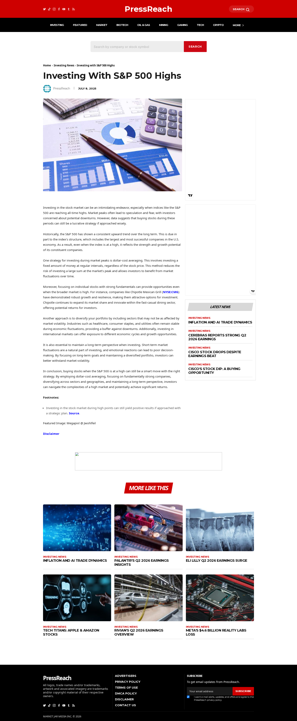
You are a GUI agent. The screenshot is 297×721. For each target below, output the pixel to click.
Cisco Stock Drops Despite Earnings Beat (214, 354)
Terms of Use (126, 687)
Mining (163, 25)
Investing (57, 25)
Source (74, 413)
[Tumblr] (68, 9)
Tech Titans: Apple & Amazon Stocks (71, 632)
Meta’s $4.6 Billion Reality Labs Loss (216, 632)
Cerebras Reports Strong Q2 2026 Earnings (217, 337)
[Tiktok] (49, 9)
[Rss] (73, 9)
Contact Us (125, 705)
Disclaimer (51, 434)
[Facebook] (59, 9)
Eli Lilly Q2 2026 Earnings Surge (216, 560)
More (237, 25)
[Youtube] (63, 9)
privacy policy (214, 700)
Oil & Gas (143, 25)
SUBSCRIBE (243, 691)
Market (101, 25)
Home (47, 65)
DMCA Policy (126, 693)
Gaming (182, 25)
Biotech (122, 25)
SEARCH (239, 9)
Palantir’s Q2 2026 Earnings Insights (141, 562)
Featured (80, 25)
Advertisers (125, 676)
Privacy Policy (127, 682)
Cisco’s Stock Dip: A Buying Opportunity (214, 371)
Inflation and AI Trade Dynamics (220, 322)
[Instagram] (54, 9)
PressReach (61, 88)
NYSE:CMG (170, 292)
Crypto (218, 25)
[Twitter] (44, 9)
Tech (200, 25)
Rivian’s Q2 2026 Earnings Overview (138, 632)
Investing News (64, 65)
